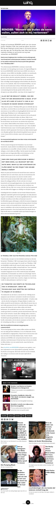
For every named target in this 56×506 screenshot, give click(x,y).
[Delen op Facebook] (41, 41)
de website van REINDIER (11, 347)
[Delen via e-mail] (46, 41)
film (23, 416)
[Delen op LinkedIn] (44, 41)
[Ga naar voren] (28, 3)
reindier (17, 416)
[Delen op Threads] (48, 41)
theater (29, 416)
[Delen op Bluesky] (51, 41)
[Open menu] (28, 502)
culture (11, 416)
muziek (4, 416)
